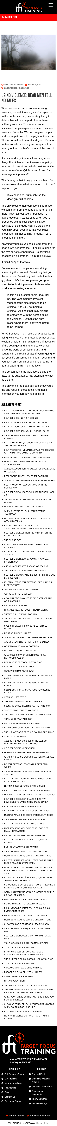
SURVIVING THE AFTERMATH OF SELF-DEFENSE (26, 811)
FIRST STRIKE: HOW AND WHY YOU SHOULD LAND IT (28, 457)
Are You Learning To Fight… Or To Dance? (26, 642)
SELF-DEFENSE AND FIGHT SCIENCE (21, 418)
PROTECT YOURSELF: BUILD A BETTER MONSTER (27, 790)
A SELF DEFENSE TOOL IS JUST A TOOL (22, 806)
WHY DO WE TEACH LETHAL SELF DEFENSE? (25, 835)
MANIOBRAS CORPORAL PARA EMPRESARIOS (25, 899)
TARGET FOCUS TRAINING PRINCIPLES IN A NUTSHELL (29, 480)
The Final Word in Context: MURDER (23, 701)
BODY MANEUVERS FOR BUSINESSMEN (23, 1011)
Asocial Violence (10, 88)
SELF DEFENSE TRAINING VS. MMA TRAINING (25, 851)
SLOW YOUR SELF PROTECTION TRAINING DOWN (27, 924)
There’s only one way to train (20, 614)
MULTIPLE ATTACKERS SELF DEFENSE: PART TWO (27, 856)
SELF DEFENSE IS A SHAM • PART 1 (20, 963)
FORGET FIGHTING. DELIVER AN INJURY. (23, 972)
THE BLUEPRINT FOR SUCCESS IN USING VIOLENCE (28, 959)
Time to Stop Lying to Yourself (21, 710)
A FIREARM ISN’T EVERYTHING (18, 976)
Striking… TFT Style (15, 697)
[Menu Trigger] (51, 4)
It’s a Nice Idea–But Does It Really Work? (26, 610)
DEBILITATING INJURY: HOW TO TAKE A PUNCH (26, 476)
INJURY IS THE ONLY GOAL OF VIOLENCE (23, 506)
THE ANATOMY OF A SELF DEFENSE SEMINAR (25, 985)
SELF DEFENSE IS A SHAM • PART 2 (20, 947)
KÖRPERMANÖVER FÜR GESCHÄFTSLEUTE (24, 904)
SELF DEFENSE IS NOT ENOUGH (19, 748)
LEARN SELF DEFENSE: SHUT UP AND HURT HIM (26, 752)
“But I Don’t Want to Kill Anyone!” (22, 589)
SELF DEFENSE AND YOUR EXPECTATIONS (24, 824)
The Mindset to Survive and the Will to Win (27, 715)
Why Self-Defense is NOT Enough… (22, 723)
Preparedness (23, 88)
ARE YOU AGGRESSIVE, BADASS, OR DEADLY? (26, 566)
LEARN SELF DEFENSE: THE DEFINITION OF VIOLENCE (29, 795)
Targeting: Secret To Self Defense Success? (28, 637)
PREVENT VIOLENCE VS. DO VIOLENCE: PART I (26, 422)
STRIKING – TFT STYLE (15, 736)
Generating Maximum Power (19, 671)
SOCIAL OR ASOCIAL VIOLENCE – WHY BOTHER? (27, 728)
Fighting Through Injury (17, 633)
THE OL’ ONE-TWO (12, 540)
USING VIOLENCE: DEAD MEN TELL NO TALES (25, 915)
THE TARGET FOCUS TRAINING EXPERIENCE (25, 571)
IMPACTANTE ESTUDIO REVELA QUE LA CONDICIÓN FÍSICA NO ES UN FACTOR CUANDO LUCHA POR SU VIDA (28, 870)
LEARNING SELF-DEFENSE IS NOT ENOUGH (24, 786)
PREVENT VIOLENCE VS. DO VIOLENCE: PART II (26, 427)
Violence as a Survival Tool (19, 667)
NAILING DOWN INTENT (15, 981)
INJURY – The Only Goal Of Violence (23, 662)
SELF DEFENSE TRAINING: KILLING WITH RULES (26, 431)
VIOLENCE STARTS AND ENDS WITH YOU (23, 968)
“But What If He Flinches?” (18, 594)
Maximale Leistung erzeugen (20, 651)
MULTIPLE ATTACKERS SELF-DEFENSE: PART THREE (28, 815)
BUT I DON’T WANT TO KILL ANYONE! (21, 847)
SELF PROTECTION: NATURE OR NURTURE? (24, 819)
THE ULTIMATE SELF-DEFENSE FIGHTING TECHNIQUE (29, 732)
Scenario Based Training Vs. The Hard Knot (27, 706)
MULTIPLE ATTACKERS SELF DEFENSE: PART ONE (27, 920)
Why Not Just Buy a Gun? (17, 605)
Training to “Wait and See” (18, 719)
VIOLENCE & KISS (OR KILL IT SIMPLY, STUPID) (26, 943)
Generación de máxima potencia (21, 646)
